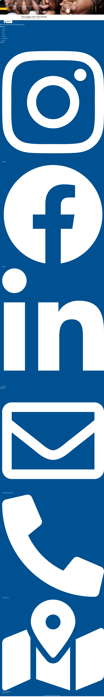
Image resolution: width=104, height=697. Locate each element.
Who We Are (2, 5)
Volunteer (36, 5)
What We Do (8, 5)
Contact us (2, 387)
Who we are (2, 26)
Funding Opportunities (30, 5)
